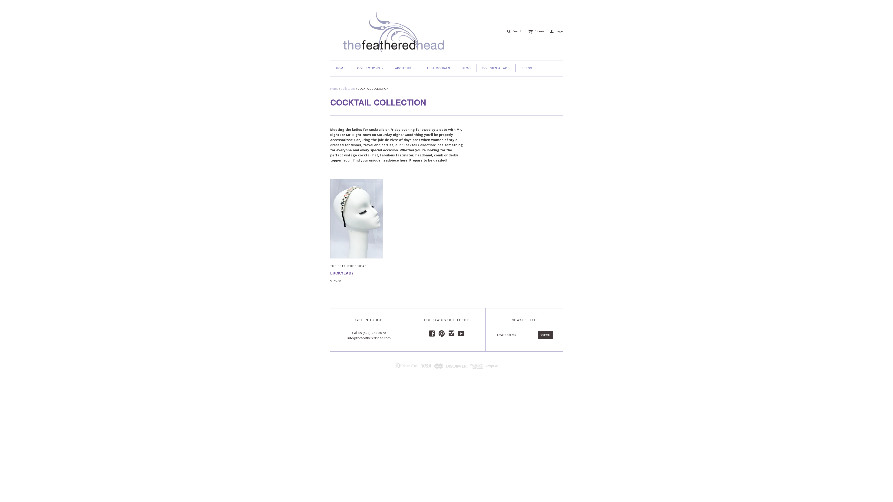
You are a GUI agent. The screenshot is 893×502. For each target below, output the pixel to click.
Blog (466, 68)
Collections (348, 89)
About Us (405, 68)
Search (517, 31)
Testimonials (438, 68)
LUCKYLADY (342, 273)
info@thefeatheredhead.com (369, 338)
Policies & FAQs (496, 68)
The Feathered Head (348, 266)
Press (526, 68)
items (539, 31)
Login (556, 31)
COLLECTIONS (370, 68)
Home (341, 68)
